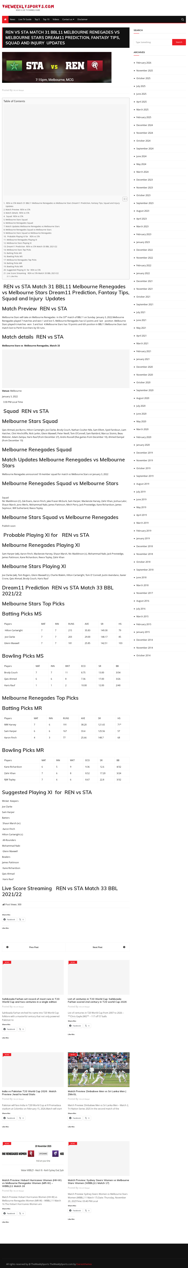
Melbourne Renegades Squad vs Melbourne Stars (28, 229)
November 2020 (144, 374)
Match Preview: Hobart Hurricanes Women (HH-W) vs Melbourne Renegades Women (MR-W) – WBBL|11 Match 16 (32, 1183)
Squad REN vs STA (14, 216)
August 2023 (142, 210)
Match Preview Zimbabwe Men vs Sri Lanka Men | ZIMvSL (97, 1093)
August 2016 (142, 600)
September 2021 (144, 304)
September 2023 (144, 203)
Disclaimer (82, 19)
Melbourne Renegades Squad (19, 223)
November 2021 (144, 288)
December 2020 (144, 366)
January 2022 (143, 273)
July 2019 (140, 491)
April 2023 (141, 218)
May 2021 (141, 327)
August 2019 (142, 483)
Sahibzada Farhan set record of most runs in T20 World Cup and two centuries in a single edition (30, 1000)
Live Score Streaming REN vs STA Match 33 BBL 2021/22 (33, 273)
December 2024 (144, 125)
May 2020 (141, 421)
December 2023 (144, 179)
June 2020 (141, 413)
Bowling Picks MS (15, 256)
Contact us (67, 19)
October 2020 (143, 382)
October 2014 (143, 655)
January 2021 (143, 359)
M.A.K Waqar (18, 90)
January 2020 (143, 444)
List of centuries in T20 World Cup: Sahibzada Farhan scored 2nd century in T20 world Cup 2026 (97, 1000)
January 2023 (143, 242)
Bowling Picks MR (15, 266)
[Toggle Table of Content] (123, 199)
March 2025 (142, 109)
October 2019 (143, 468)
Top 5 (37, 19)
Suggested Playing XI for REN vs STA (24, 270)
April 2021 (141, 335)
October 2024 (143, 140)
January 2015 (143, 632)
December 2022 (144, 249)
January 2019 (143, 538)
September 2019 (144, 476)
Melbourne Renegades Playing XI (22, 239)
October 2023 (143, 195)
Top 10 (46, 19)
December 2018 (144, 546)
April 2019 (141, 515)
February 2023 (143, 234)
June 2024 (141, 156)
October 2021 (143, 296)
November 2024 (144, 132)
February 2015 (143, 624)
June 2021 (141, 320)
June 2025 (141, 93)
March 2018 (142, 585)
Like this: (14, 276)
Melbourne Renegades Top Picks (21, 260)
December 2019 (144, 452)
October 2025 (143, 78)
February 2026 (143, 62)
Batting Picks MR (14, 263)
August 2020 (142, 398)
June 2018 (141, 577)
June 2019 (141, 499)
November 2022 (144, 257)
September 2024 (144, 148)
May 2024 (141, 164)
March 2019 (142, 522)
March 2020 (142, 429)
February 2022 (143, 265)
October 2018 (143, 561)
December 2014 (144, 639)
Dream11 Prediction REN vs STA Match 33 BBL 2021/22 (32, 246)
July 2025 (140, 86)
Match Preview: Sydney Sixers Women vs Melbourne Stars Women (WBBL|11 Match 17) (98, 1182)
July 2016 (140, 608)
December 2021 (144, 281)
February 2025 (143, 117)
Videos (56, 19)
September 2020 (144, 390)
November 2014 (144, 647)
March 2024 (142, 171)
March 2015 (142, 616)
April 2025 (141, 101)
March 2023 (142, 226)
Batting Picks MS (14, 253)
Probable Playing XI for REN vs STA (23, 236)
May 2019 (141, 507)
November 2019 (144, 460)
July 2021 (140, 312)
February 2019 (143, 530)
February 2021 (143, 351)
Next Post (97, 947)
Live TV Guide (24, 19)
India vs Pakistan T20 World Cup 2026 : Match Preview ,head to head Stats (29, 1093)
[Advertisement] (65, 150)
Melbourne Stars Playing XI (19, 243)
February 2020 (143, 437)
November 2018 (144, 554)
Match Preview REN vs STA (18, 209)
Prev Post (34, 947)
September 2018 (144, 569)
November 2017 (144, 593)
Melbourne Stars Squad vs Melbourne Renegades (28, 233)
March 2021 (142, 343)
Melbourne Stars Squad (17, 219)
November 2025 (144, 70)
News (12, 19)
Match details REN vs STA (17, 213)
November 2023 (144, 187)
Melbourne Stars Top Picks (19, 249)
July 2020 (140, 405)
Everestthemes (84, 1264)
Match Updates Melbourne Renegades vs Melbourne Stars (33, 226)
